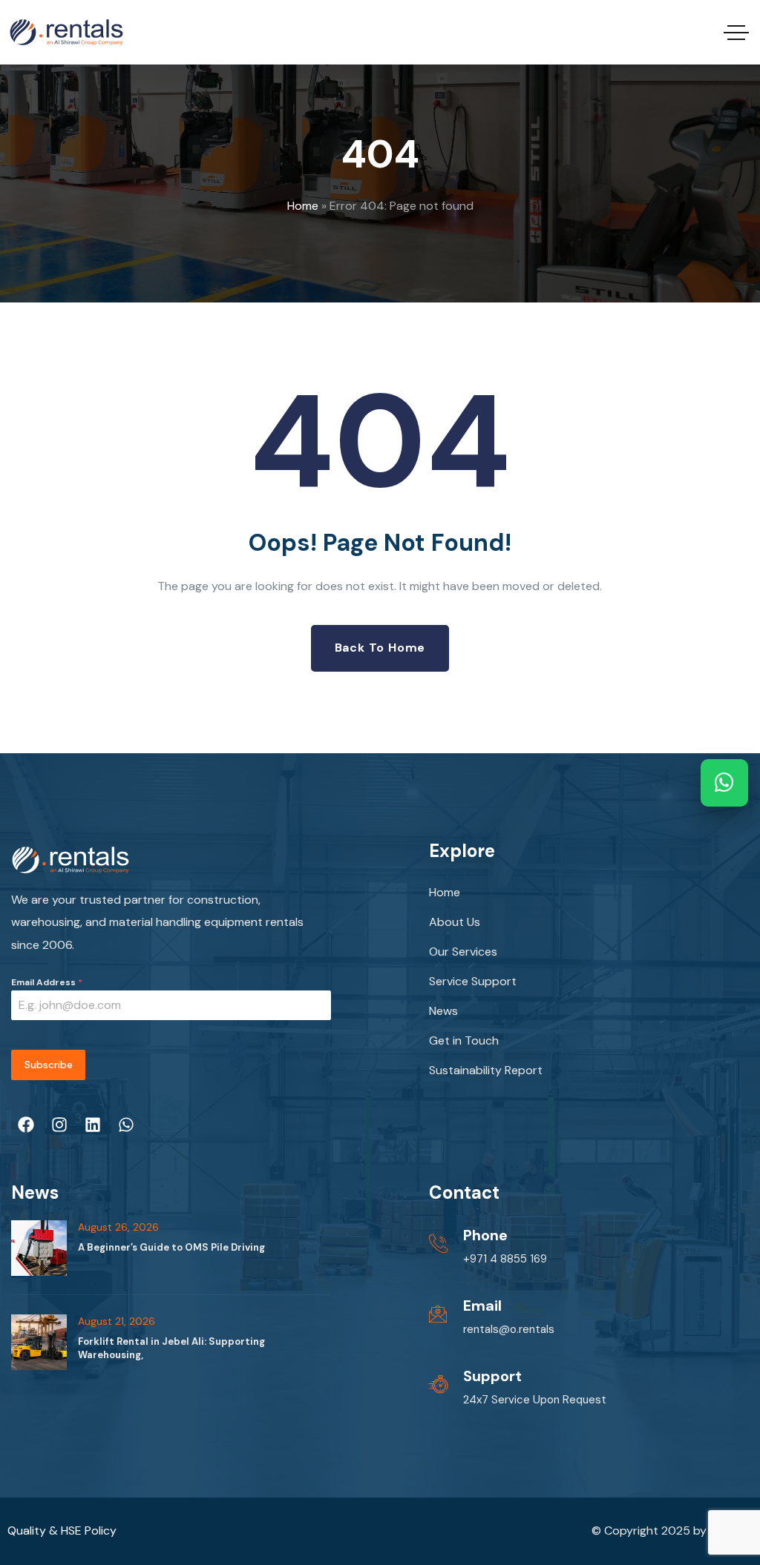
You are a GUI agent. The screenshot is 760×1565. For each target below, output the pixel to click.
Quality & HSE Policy (62, 1530)
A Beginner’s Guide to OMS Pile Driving (171, 1247)
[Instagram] (59, 1124)
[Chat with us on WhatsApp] (724, 783)
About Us (454, 922)
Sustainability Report (486, 1070)
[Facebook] (26, 1124)
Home (302, 206)
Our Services (463, 951)
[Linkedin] (93, 1124)
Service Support (473, 981)
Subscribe (48, 1064)
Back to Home (380, 647)
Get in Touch (464, 1040)
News (443, 1011)
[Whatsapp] (126, 1124)
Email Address (46, 982)
